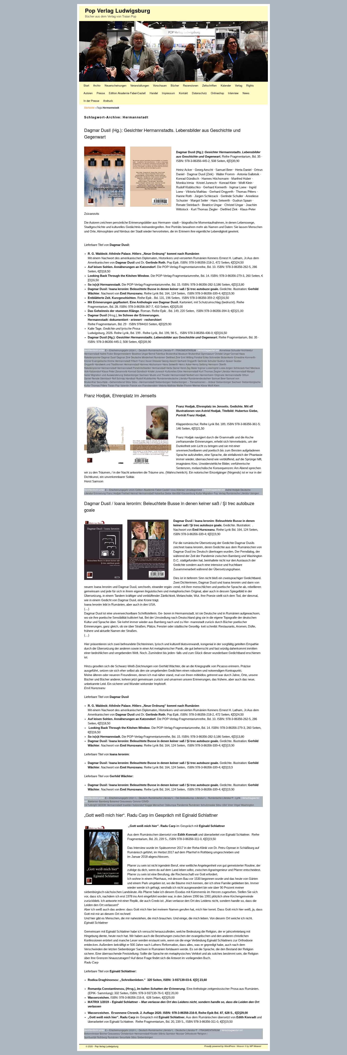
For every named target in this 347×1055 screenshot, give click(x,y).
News (246, 93)
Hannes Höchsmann (151, 364)
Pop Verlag (220, 493)
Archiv (97, 85)
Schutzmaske (208, 805)
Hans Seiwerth (170, 364)
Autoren (88, 93)
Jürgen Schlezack (235, 368)
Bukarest (114, 801)
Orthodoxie (191, 1033)
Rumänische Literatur (237, 493)
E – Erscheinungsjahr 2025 (120, 489)
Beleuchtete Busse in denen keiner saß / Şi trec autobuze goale (174, 289)
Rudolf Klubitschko (146, 378)
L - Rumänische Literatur (218, 797)
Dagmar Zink (123, 357)
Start (86, 85)
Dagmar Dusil (185, 152)
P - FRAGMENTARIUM (184, 350)
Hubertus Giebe (162, 493)
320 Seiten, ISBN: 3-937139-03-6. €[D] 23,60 (163, 980)
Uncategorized (194, 489)
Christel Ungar (222, 353)
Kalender (226, 85)
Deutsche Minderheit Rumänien (148, 357)
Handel (154, 93)
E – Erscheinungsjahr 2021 (120, 797)
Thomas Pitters (99, 385)
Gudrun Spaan (225, 361)
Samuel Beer (219, 378)
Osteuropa (170, 805)
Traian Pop (114, 385)
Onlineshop (217, 93)
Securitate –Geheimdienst (111, 382)
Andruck (108, 101)
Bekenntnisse (91, 1033)
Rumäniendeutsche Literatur (172, 378)
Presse (101, 93)
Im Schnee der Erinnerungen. (138, 315)
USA (224, 805)
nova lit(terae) (177, 489)
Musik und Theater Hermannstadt (168, 375)
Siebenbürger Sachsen (228, 382)
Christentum (127, 1033)
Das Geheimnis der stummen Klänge (113, 311)
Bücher (175, 85)
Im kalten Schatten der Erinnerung (161, 988)
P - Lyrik (236, 797)
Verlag (238, 85)
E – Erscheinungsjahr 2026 (120, 350)
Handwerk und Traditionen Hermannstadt (117, 364)
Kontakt (183, 93)
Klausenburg (188, 493)
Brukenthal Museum (177, 353)
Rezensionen (190, 85)
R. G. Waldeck (97, 253)
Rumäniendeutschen (199, 378)
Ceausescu (126, 801)
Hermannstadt (108, 368)
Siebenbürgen (163, 382)
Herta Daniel (173, 368)
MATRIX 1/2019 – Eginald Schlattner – (114, 1002)
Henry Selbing (200, 364)
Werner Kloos (199, 385)
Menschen (158, 805)
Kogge (148, 805)
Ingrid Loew (218, 368)
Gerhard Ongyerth (187, 361)
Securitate (125, 1037)
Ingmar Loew (205, 368)
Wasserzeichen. (99, 997)
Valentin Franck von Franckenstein (139, 385)
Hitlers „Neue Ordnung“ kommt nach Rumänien (165, 253)
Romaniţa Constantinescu (106, 988)
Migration (208, 493)
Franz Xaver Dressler (150, 361)
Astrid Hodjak (232, 489)
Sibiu (128, 382)
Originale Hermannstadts (227, 375)
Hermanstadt (159, 368)
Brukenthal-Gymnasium (201, 353)
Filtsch (134, 361)
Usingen (254, 493)
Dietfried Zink (173, 357)
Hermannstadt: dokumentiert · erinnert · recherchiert (124, 319)
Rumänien (194, 805)
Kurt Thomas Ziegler (210, 371)
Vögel (237, 805)
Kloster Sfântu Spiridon (162, 1033)
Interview (233, 93)
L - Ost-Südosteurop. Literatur (188, 797)
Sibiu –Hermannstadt (143, 382)
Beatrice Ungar (140, 353)
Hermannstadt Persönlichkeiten (134, 368)
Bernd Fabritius (157, 353)
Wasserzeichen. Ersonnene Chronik (113, 1012)
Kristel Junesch (156, 371)
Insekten (127, 805)
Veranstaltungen (139, 85)
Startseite (89, 107)
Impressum (168, 93)
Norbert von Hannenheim (200, 375)
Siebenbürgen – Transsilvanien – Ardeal (193, 382)
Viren (230, 805)
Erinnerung (100, 493)
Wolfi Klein (213, 385)
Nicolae (180, 1033)
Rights (250, 85)
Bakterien (93, 801)
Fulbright (92, 805)
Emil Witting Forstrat (191, 357)
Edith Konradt (187, 834)
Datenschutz (199, 93)
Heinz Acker (185, 364)
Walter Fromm (184, 385)
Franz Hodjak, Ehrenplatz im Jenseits (120, 395)
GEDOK (102, 805)
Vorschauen (160, 85)
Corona (137, 801)
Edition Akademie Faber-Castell (127, 93)
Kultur (199, 493)
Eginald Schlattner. (172, 1017)
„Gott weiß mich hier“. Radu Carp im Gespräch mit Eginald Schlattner (151, 815)
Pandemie (182, 805)
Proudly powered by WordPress (219, 1046)
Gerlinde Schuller (207, 361)
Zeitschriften (209, 85)
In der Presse (91, 101)
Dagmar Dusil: (120, 244)
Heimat (134, 493)
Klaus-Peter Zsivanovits (115, 371)
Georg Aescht (169, 361)
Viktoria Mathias (167, 385)
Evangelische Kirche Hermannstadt (111, 361)
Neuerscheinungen (115, 85)
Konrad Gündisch (137, 371)
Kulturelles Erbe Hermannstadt (181, 371)
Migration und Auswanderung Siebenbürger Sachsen (120, 375)
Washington (247, 805)
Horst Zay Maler (188, 368)
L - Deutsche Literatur (183, 1030)
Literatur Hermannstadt (233, 371)
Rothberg (102, 1037)
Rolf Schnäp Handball (124, 378)
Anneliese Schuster (230, 350)
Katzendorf (95, 371)
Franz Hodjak (113, 493)
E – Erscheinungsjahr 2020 (120, 1030)
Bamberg (104, 801)
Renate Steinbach (101, 378)
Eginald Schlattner (212, 826)
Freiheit (125, 493)
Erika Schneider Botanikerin (218, 357)
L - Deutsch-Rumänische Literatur (153, 350)
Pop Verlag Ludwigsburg (117, 10)
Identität (176, 493)
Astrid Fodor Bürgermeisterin (115, 353)
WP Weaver (255, 1046)
